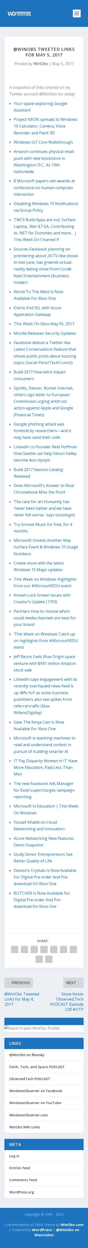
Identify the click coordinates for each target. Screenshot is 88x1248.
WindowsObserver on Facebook (35, 1090)
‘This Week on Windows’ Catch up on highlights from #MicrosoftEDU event (46, 640)
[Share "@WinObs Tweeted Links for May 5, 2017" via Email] (39, 959)
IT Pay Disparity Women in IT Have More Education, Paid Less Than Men (45, 767)
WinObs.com (72, 1224)
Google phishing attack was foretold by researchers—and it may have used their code (42, 430)
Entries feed (19, 1168)
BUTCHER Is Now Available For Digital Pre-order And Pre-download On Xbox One (42, 899)
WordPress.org (21, 1192)
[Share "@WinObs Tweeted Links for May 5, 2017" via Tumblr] (34, 949)
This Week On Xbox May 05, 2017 (44, 323)
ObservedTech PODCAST (29, 1078)
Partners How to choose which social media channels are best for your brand (45, 618)
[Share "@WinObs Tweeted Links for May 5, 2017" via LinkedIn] (54, 949)
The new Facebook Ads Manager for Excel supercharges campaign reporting (44, 790)
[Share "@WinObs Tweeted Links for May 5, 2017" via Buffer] (63, 949)
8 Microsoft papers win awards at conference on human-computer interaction (44, 187)
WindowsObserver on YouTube (35, 1102)
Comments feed (23, 1180)
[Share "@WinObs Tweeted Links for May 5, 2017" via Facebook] (15, 949)
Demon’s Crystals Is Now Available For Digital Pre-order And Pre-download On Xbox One (45, 877)
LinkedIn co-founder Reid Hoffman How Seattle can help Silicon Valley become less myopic (45, 453)
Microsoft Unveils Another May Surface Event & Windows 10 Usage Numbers (46, 547)
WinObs (40, 63)
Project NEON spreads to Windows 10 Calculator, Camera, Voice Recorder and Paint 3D (45, 126)
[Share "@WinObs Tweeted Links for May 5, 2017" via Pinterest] (44, 949)
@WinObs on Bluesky (27, 1054)
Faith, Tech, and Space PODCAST (37, 1066)
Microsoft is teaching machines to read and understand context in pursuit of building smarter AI (45, 744)
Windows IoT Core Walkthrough (43, 142)
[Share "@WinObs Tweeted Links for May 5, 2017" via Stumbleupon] (73, 949)
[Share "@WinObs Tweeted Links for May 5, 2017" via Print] (49, 959)
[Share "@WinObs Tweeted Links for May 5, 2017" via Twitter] (24, 949)
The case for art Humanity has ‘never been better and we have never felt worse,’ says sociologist (44, 508)
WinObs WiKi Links (24, 1127)
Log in (14, 1156)
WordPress (42, 1229)
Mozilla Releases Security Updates (45, 333)
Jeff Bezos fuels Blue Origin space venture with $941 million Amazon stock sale (45, 663)
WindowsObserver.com (28, 1115)
